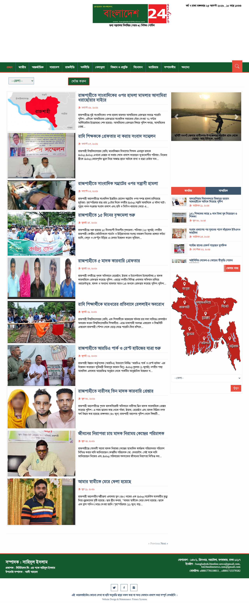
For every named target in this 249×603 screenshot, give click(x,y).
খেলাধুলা (100, 67)
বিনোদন (138, 67)
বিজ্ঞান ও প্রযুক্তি (119, 67)
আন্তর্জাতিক (38, 67)
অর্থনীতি (85, 67)
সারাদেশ (54, 67)
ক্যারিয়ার (153, 67)
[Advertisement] (43, 31)
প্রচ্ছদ (10, 67)
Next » (164, 543)
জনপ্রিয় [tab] (188, 190)
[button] (176, 116)
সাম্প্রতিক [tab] (223, 190)
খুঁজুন (236, 388)
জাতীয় (22, 67)
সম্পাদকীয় (169, 67)
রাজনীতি (70, 67)
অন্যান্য (185, 67)
